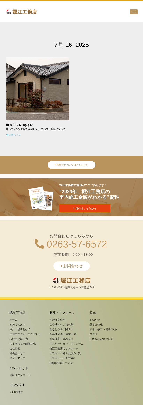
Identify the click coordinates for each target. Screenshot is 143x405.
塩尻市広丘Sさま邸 (19, 125)
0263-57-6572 (75, 244)
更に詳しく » (13, 134)
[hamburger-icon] (134, 11)
